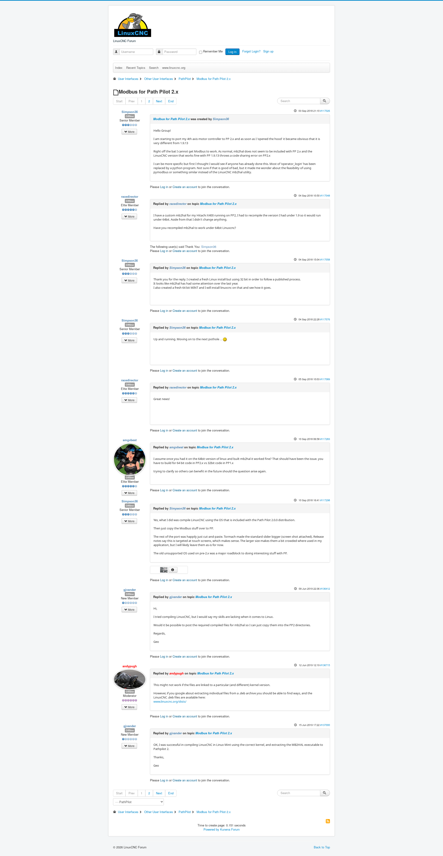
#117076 (325, 319)
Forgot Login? (251, 51)
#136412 (325, 588)
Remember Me (213, 51)
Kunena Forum (230, 829)
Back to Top (322, 847)
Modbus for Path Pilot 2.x (171, 119)
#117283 (325, 439)
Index (119, 67)
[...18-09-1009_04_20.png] (164, 569)
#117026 (325, 110)
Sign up (268, 51)
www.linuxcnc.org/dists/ (169, 701)
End (171, 101)
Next (159, 101)
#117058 (325, 259)
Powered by (211, 829)
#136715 (325, 665)
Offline (130, 116)
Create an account (185, 187)
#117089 (325, 379)
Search (154, 67)
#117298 (325, 500)
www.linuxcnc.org (173, 67)
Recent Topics (135, 67)
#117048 (325, 195)
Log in (232, 51)
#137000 (325, 725)
